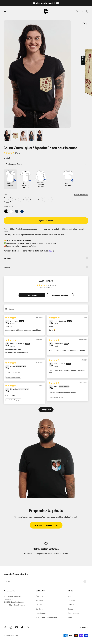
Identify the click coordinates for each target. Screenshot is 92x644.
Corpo (70, 609)
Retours (71, 605)
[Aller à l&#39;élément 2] (15, 136)
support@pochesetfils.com (14, 605)
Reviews (39, 605)
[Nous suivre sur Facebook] (5, 627)
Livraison (71, 600)
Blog (70, 617)
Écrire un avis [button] (32, 295)
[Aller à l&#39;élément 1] (7, 136)
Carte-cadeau (73, 613)
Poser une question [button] (60, 295)
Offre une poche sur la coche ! (46, 525)
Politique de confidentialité (46, 617)
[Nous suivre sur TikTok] (22, 627)
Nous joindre (41, 613)
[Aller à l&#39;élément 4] (31, 136)
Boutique (39, 600)
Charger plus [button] (46, 409)
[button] (9, 153)
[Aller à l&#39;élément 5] (39, 136)
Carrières (39, 609)
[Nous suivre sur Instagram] (10, 627)
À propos (39, 596)
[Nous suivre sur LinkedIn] (28, 627)
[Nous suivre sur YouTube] (16, 627)
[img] (10, 318)
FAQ (69, 596)
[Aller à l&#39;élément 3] (23, 136)
